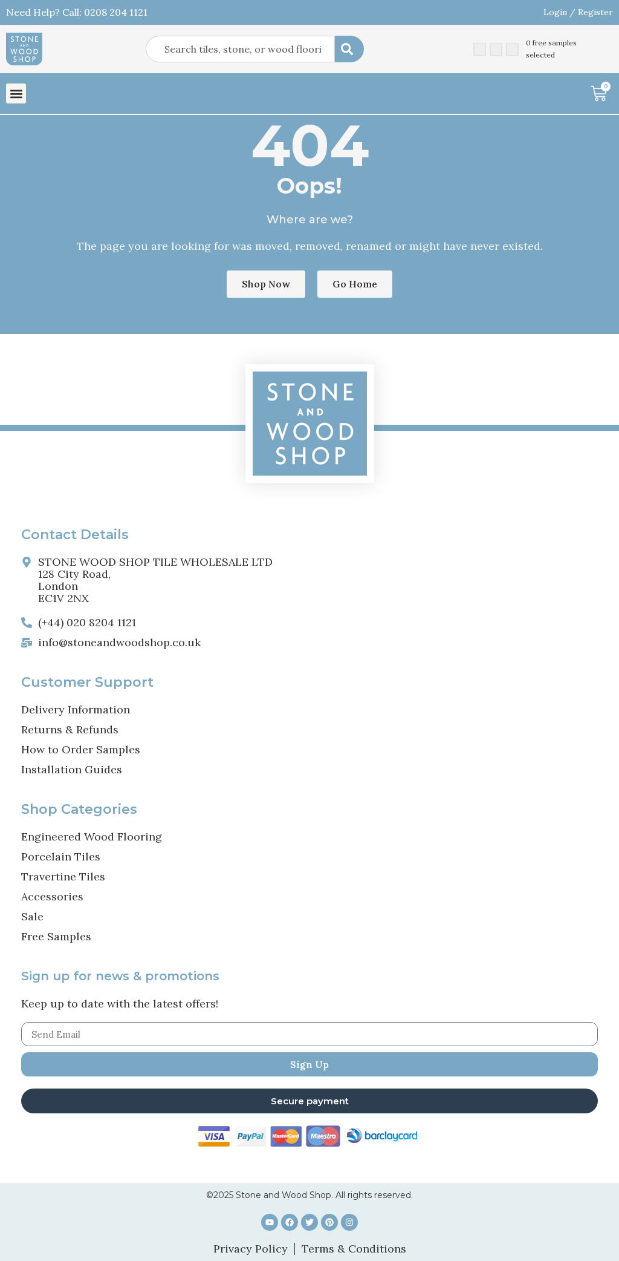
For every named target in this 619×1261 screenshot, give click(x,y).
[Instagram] (349, 1222)
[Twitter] (309, 1222)
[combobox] (240, 49)
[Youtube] (269, 1222)
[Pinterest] (329, 1222)
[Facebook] (289, 1222)
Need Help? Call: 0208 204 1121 (76, 12)
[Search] (349, 49)
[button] (16, 93)
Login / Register (578, 12)
